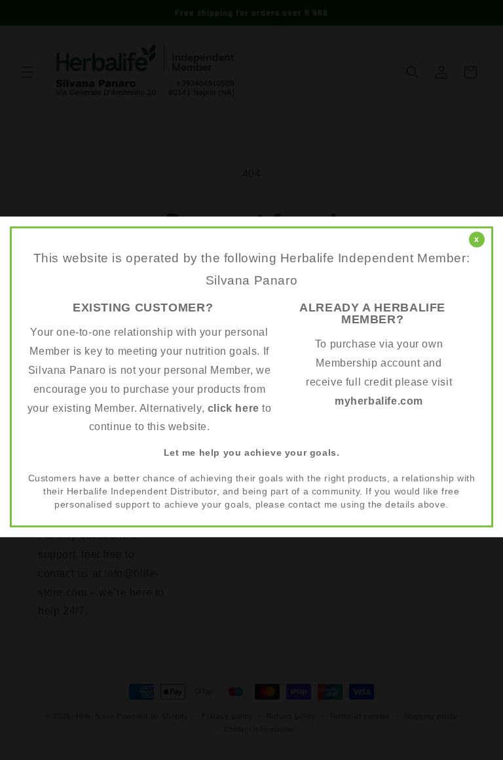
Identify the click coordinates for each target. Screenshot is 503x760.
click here (233, 408)
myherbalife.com (379, 401)
